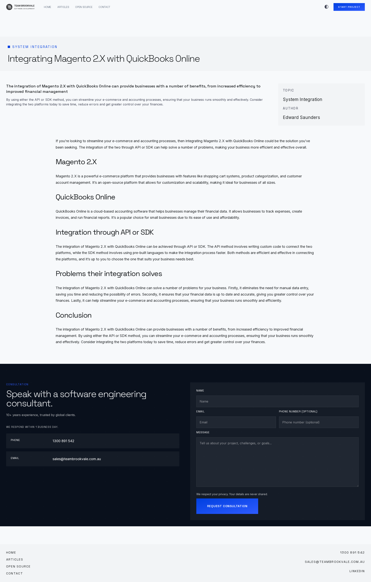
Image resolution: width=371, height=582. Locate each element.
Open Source (83, 7)
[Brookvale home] (20, 7)
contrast (326, 7)
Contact (104, 7)
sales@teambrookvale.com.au (77, 459)
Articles (63, 7)
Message (203, 432)
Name (200, 390)
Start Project (349, 7)
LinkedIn (357, 571)
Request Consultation (227, 506)
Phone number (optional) (298, 411)
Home (47, 7)
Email (200, 411)
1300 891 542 (63, 441)
